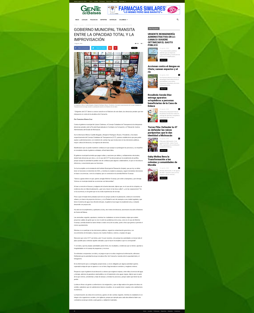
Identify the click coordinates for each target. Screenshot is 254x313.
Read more (163, 60)
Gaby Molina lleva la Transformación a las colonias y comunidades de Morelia (162, 160)
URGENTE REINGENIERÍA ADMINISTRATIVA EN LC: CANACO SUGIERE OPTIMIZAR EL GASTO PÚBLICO (162, 40)
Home (75, 25)
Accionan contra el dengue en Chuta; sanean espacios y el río (164, 69)
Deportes (108, 1)
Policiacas (102, 1)
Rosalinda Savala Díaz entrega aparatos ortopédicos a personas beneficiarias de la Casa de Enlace (162, 100)
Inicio (90, 1)
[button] (177, 19)
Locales (96, 1)
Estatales (115, 1)
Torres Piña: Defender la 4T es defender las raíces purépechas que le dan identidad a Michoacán (162, 131)
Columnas (121, 1)
